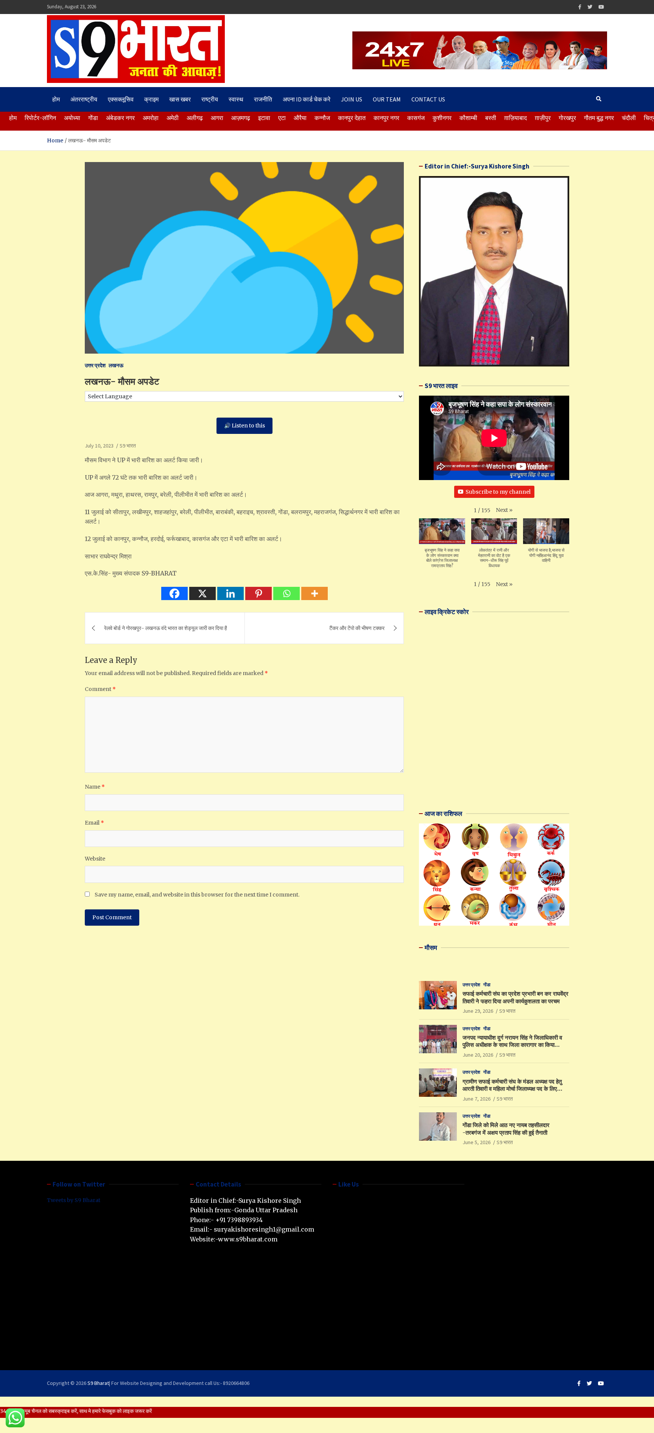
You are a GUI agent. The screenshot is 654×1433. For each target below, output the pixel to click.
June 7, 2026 (476, 1098)
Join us (351, 99)
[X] (202, 593)
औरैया (300, 118)
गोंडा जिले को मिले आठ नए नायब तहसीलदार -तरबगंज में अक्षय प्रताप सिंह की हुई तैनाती (506, 1128)
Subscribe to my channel (498, 491)
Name (95, 786)
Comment (100, 689)
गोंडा (93, 118)
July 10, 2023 (99, 445)
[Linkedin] (230, 593)
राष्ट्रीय (209, 99)
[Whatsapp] (286, 593)
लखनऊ (116, 365)
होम (56, 99)
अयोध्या (72, 118)
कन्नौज (322, 118)
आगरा (217, 118)
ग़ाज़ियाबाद (515, 118)
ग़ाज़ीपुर (543, 118)
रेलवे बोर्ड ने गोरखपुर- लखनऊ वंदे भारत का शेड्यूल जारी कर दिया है (165, 628)
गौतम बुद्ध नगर (599, 118)
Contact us (428, 99)
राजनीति (263, 99)
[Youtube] (601, 7)
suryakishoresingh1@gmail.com (264, 1229)
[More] (314, 593)
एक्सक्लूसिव (121, 99)
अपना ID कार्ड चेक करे (306, 99)
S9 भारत (128, 445)
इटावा (264, 118)
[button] (504, 510)
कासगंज (416, 118)
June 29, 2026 (477, 1010)
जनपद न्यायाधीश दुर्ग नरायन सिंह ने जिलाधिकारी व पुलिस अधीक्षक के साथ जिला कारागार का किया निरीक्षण (512, 1045)
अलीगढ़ (195, 118)
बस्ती (490, 118)
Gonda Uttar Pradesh (265, 1210)
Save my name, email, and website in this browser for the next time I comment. (197, 894)
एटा (282, 118)
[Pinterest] (258, 593)
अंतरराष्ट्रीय (83, 99)
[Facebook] (579, 7)
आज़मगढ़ (240, 118)
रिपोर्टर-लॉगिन (40, 118)
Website (95, 858)
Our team (387, 99)
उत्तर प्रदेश (95, 365)
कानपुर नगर (386, 118)
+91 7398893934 (239, 1220)
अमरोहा (151, 118)
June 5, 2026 (476, 1142)
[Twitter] (589, 7)
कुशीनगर (442, 118)
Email (94, 822)
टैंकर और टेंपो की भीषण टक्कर (357, 628)
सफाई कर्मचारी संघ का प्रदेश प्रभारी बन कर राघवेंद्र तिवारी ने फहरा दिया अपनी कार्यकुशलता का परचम (515, 997)
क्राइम (151, 99)
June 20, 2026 (477, 1054)
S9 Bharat (98, 1383)
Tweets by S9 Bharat (73, 1200)
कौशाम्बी (468, 118)
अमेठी (173, 118)
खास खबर (180, 99)
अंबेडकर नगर (120, 118)
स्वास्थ (236, 99)
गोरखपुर (567, 118)
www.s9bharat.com (247, 1239)
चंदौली (629, 118)
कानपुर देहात (352, 118)
